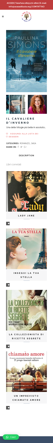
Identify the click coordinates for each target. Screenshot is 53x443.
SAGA (33, 143)
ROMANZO (25, 143)
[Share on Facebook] (18, 147)
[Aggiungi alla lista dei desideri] (8, 223)
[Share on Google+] (25, 147)
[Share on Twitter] (21, 147)
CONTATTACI (38, 7)
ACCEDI (10, 3)
